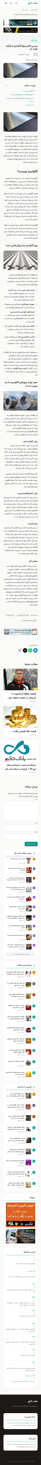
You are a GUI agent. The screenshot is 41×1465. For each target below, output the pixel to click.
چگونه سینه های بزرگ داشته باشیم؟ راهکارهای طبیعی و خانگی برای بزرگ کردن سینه (15, 1018)
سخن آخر (29, 105)
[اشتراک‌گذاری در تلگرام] (35, 650)
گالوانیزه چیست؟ (28, 91)
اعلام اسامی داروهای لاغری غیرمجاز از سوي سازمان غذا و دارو (15, 889)
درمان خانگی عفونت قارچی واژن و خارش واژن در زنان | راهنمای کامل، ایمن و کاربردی (15, 973)
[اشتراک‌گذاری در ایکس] (25, 650)
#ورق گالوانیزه (10, 615)
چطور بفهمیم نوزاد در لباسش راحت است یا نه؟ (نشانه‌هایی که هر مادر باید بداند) (15, 1128)
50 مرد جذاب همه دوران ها (17, 859)
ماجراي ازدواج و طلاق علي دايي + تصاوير (16, 927)
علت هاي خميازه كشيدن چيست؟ (16, 935)
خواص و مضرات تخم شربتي (16, 1061)
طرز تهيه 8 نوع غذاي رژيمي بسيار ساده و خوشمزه (16, 995)
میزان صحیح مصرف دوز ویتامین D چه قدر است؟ (15, 1073)
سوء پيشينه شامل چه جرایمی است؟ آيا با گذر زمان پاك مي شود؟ (16, 879)
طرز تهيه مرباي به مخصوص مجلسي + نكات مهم (16, 1007)
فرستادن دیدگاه (31, 844)
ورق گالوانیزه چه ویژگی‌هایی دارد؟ (21, 94)
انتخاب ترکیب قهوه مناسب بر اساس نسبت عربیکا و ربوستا (15, 1106)
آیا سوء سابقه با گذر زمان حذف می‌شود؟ (16, 869)
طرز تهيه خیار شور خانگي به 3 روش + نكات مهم (15, 984)
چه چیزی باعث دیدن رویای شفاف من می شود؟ (21, 1277)
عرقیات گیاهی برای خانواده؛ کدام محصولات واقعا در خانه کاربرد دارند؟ (16, 1184)
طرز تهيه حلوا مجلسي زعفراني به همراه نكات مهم (15, 1040)
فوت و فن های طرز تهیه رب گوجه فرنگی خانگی (16, 1051)
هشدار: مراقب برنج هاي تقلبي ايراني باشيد (17, 908)
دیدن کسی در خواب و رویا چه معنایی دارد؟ (23, 1381)
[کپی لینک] (20, 650)
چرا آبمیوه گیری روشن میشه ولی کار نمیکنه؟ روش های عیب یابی (15, 1173)
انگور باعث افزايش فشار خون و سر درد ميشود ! (16, 898)
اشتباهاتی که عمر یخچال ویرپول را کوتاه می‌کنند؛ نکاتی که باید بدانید (15, 1151)
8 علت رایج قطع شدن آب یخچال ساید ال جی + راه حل (16, 1139)
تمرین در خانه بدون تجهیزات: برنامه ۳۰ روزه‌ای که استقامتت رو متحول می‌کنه (21, 1304)
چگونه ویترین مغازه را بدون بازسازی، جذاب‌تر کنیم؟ (16, 1117)
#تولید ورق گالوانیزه (23, 615)
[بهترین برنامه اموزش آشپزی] (20, 1214)
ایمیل (35, 832)
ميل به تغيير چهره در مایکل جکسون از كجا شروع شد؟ (21, 1291)
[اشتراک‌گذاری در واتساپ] (30, 650)
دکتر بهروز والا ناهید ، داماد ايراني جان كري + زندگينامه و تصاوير (16, 946)
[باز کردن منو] (5, 3)
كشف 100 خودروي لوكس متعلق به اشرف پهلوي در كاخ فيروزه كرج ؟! (15, 917)
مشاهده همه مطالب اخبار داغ (22, 954)
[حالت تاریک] (11, 3)
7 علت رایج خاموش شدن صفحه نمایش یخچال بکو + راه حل (15, 1095)
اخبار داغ (34, 41)
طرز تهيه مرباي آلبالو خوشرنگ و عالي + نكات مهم (15, 1029)
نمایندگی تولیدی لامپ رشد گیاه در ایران (15, 1162)
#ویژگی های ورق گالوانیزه (29, 620)
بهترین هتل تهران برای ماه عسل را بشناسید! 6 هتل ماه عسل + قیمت (21, 1369)
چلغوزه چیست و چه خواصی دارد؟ (25, 1264)
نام (36, 823)
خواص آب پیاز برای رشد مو (27, 1355)
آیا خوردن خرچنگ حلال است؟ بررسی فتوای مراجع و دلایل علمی (20, 1330)
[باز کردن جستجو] (16, 3)
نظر (36, 799)
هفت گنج (33, 1401)
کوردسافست (17, 1423)
